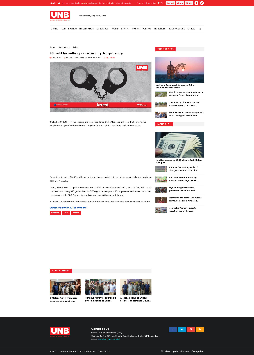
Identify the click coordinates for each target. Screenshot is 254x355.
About (53, 351)
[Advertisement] (100, 150)
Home (52, 47)
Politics (147, 28)
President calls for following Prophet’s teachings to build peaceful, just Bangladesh (183, 179)
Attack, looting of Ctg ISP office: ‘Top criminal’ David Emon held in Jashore (134, 300)
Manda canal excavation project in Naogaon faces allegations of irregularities (186, 94)
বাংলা (160, 3)
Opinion (136, 28)
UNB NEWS (110, 58)
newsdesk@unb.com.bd (105, 339)
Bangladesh (103, 28)
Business (72, 28)
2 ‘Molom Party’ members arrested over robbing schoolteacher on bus (63, 300)
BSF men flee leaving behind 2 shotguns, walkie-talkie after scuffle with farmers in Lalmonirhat (186, 169)
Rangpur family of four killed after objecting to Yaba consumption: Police (100, 300)
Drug (66, 213)
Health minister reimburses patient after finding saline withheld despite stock (186, 114)
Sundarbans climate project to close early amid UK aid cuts (184, 104)
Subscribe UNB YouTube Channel (69, 207)
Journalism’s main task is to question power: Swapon (182, 209)
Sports (54, 28)
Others (191, 28)
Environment (160, 28)
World (115, 28)
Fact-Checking (177, 28)
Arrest (76, 213)
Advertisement (87, 351)
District (55, 213)
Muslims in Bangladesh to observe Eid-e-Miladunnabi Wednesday (175, 86)
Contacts (104, 351)
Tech (63, 28)
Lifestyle (125, 28)
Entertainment (86, 28)
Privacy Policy (68, 351)
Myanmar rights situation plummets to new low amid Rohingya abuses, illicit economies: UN (186, 189)
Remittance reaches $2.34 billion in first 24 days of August (178, 161)
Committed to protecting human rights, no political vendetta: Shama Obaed (185, 199)
